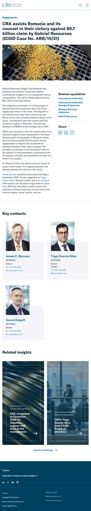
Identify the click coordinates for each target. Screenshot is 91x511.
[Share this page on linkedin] (66, 132)
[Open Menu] (87, 5)
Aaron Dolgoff (42, 180)
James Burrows (9, 174)
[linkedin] (3, 482)
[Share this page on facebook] (72, 132)
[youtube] (13, 482)
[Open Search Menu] (80, 5)
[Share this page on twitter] (60, 132)
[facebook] (8, 482)
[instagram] (17, 482)
